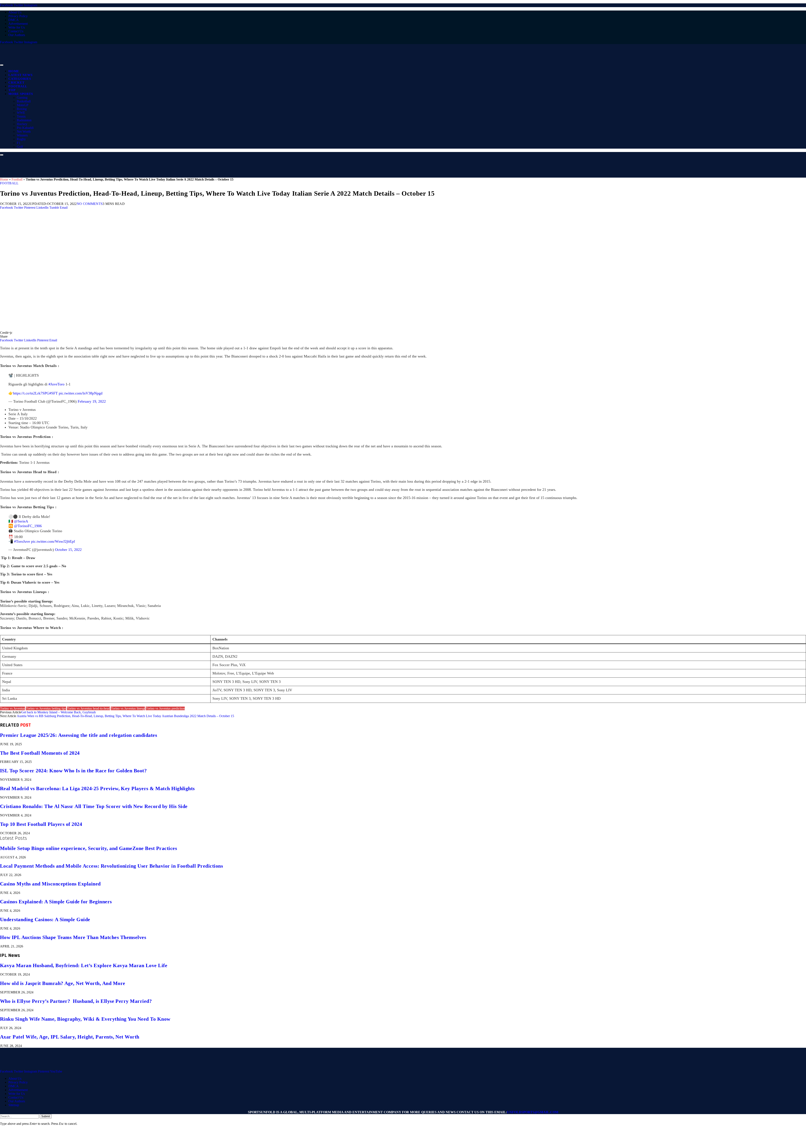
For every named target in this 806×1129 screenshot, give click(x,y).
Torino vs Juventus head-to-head (88, 708)
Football (17, 86)
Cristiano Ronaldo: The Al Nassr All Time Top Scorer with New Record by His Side (94, 806)
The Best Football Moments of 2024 (40, 753)
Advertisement (18, 23)
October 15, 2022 (68, 549)
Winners (22, 135)
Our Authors (16, 35)
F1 (18, 143)
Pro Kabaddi (25, 128)
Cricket (16, 82)
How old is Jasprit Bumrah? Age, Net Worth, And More (62, 983)
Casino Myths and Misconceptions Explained (50, 884)
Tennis (21, 116)
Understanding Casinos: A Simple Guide (45, 919)
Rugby (21, 139)
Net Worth (24, 131)
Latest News (20, 75)
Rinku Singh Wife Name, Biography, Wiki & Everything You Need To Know (85, 1019)
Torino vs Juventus (12, 708)
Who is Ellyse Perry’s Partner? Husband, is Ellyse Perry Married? (76, 1001)
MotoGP (22, 105)
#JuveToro (56, 384)
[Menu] (1, 65)
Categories (19, 78)
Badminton (24, 120)
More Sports (20, 94)
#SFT (53, 393)
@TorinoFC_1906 (28, 526)
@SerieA (21, 521)
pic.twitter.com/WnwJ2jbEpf (53, 541)
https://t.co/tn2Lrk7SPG (31, 393)
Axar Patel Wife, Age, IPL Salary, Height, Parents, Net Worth (69, 1037)
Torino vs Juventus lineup (128, 708)
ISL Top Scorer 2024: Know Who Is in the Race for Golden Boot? (73, 770)
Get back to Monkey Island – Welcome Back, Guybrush (58, 712)
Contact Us (15, 31)
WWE (21, 112)
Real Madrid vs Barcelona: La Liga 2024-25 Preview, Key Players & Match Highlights (97, 788)
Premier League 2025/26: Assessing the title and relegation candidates (78, 735)
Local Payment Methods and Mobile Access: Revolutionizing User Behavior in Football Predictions (111, 866)
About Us (14, 12)
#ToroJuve (22, 541)
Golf (20, 146)
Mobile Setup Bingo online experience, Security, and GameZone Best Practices (88, 848)
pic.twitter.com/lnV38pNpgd (80, 393)
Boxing (22, 109)
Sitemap (13, 1105)
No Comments (90, 204)
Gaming (22, 97)
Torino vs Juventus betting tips (46, 708)
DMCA (13, 20)
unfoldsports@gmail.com (532, 1112)
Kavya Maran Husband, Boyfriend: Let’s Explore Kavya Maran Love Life (83, 965)
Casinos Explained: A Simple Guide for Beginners (56, 901)
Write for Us (16, 27)
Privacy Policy (18, 16)
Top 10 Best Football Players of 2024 (41, 824)
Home (13, 71)
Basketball (24, 101)
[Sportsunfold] (109, 64)
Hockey (22, 124)
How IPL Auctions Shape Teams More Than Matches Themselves (73, 937)
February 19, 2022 (92, 401)
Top (11, 90)
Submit (45, 1116)
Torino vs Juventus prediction (165, 708)
